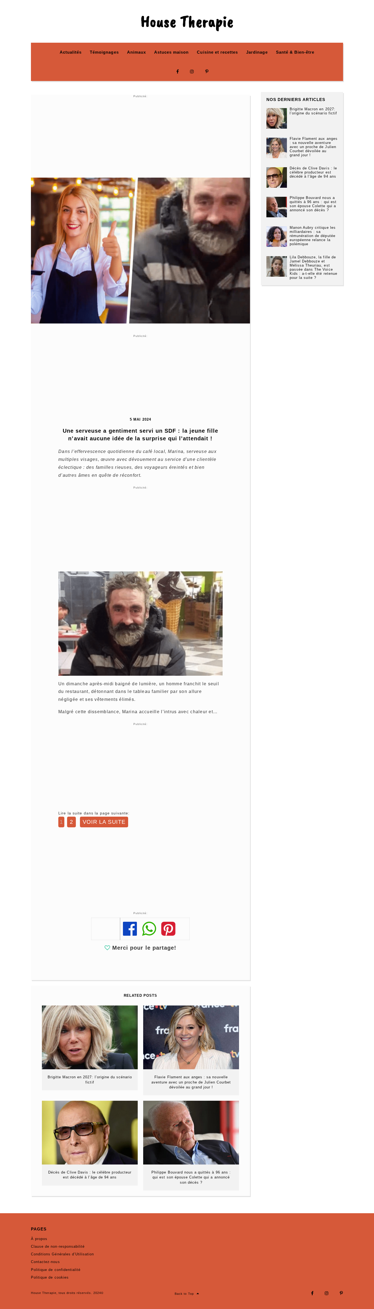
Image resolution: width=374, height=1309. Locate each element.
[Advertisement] (140, 136)
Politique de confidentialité (55, 1270)
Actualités (71, 52)
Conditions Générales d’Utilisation (62, 1254)
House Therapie (187, 21)
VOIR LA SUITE (104, 822)
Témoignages (104, 52)
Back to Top (184, 1293)
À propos (39, 1239)
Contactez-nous (45, 1262)
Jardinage (256, 52)
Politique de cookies (50, 1277)
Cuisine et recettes (217, 52)
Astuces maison (171, 52)
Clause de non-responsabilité (58, 1246)
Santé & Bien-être (295, 52)
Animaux (136, 52)
